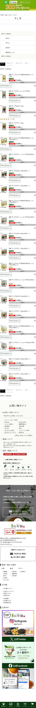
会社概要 (6, 598)
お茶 (2, 568)
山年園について (7, 588)
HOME (2, 15)
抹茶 (4, 575)
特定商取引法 (7, 602)
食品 (6, 15)
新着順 (26, 63)
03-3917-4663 (6, 542)
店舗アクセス (7, 593)
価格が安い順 (10, 63)
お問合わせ (6, 595)
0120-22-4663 (20, 554)
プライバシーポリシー (6, 544)
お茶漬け (14, 575)
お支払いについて (8, 591)
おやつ (10, 15)
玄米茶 (5, 578)
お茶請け (14, 571)
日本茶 (5, 573)
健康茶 (5, 571)
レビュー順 (9, 65)
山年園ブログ (7, 600)
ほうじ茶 (6, 580)
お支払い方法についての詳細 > (24, 435)
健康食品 (14, 573)
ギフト (20, 568)
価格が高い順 (19, 63)
